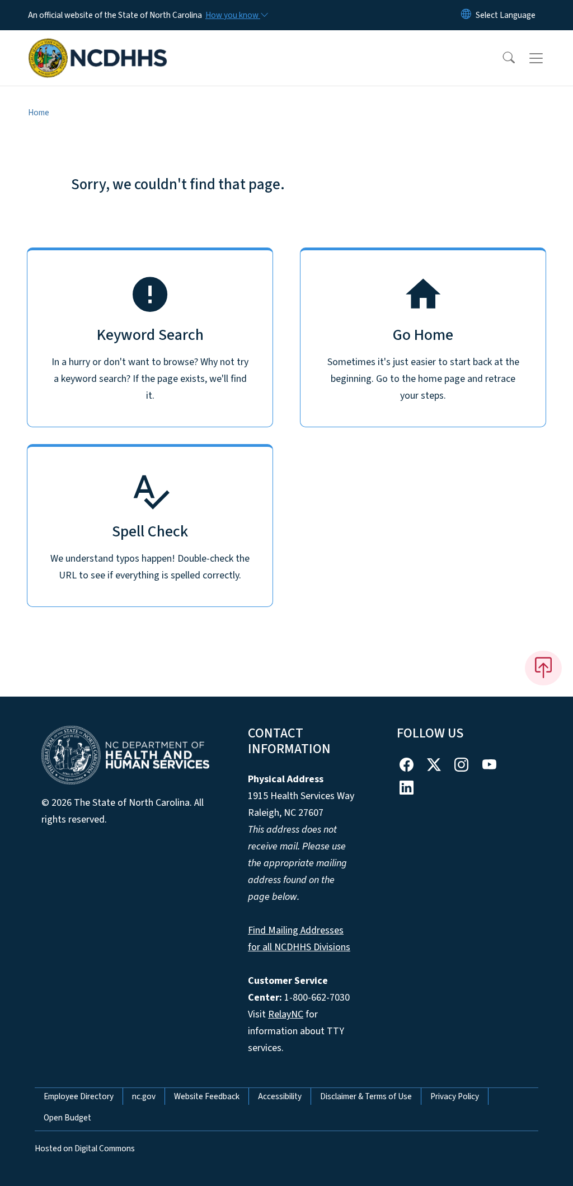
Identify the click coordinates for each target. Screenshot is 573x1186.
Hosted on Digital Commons (85, 1148)
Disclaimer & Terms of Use (366, 1096)
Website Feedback (206, 1096)
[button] (501, 58)
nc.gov (144, 1096)
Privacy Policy (454, 1096)
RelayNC (285, 1014)
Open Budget (67, 1118)
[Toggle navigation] (546, 58)
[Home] (98, 45)
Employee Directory (79, 1096)
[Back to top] (543, 668)
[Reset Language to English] (466, 15)
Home (38, 112)
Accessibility (280, 1096)
